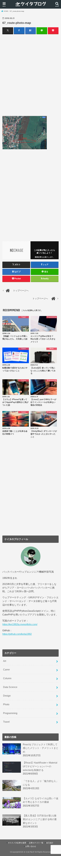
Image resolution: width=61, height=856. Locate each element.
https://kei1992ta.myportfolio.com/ (19, 624)
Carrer (6, 669)
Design (7, 695)
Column (7, 678)
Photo (6, 704)
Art (4, 661)
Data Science (10, 687)
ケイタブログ (29, 852)
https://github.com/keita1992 (17, 634)
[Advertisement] (30, 74)
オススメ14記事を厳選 (17, 843)
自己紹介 (49, 843)
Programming (10, 713)
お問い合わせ (30, 846)
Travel (6, 721)
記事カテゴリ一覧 (36, 843)
